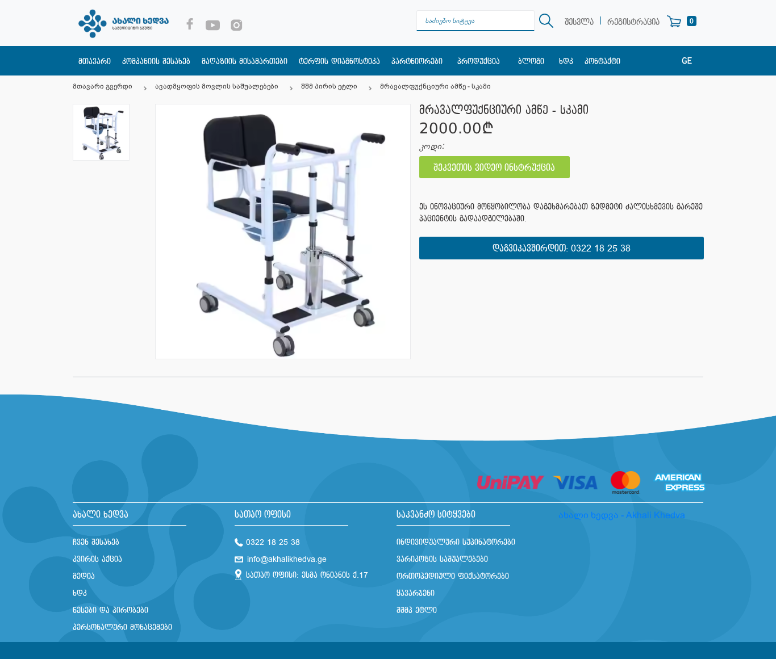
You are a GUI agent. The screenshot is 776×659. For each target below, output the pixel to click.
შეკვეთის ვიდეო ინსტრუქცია (494, 168)
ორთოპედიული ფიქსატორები (453, 576)
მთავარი (94, 61)
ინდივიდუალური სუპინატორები (456, 542)
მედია (84, 576)
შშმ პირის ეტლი (329, 86)
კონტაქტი (602, 61)
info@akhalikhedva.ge (287, 559)
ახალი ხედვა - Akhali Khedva (621, 515)
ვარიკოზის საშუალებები (442, 559)
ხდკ (566, 61)
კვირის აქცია (97, 559)
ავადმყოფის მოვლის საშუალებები (216, 86)
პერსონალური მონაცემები (122, 627)
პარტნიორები (417, 61)
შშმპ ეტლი (417, 610)
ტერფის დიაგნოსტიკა (339, 61)
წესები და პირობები (110, 610)
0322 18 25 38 (601, 249)
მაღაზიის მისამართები (244, 61)
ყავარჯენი (416, 593)
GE (687, 61)
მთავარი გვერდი (102, 86)
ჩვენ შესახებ (96, 542)
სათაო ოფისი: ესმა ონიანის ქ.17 (307, 575)
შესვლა (579, 22)
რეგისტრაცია (633, 22)
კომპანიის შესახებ (156, 61)
